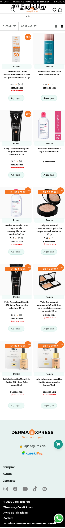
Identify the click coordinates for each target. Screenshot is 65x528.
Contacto (9, 480)
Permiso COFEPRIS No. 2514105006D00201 (29, 523)
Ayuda (7, 474)
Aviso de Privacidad (15, 512)
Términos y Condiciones (18, 507)
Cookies (8, 518)
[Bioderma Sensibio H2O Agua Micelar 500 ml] (49, 128)
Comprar (9, 467)
